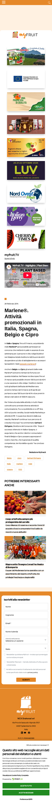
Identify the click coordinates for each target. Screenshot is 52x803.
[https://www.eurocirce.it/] (26, 57)
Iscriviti (26, 680)
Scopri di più (10, 258)
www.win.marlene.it (28, 364)
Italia (9, 464)
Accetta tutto (26, 786)
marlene (19, 464)
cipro (19, 458)
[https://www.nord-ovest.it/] (26, 195)
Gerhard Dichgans (34, 458)
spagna (10, 469)
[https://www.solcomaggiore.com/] (26, 80)
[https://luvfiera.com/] (26, 172)
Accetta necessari (26, 793)
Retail (9, 493)
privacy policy (33, 672)
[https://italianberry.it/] (26, 218)
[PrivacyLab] (17, 779)
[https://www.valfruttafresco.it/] (26, 103)
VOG (20, 469)
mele (30, 464)
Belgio (9, 458)
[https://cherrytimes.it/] (26, 241)
